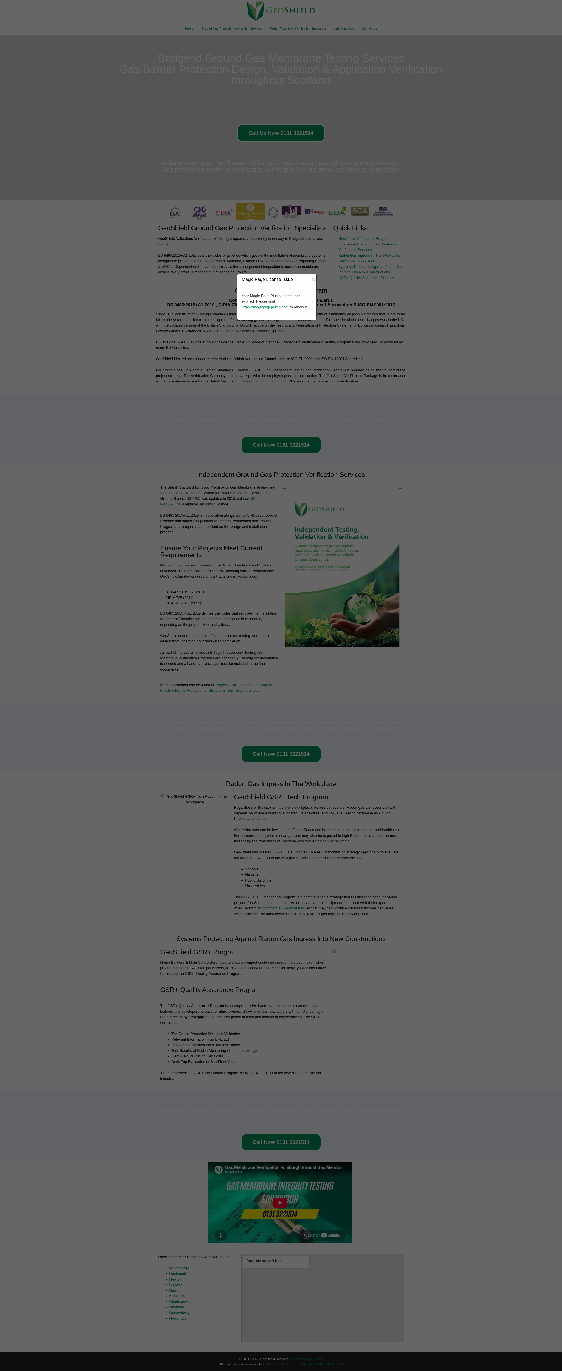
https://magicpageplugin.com (265, 307)
